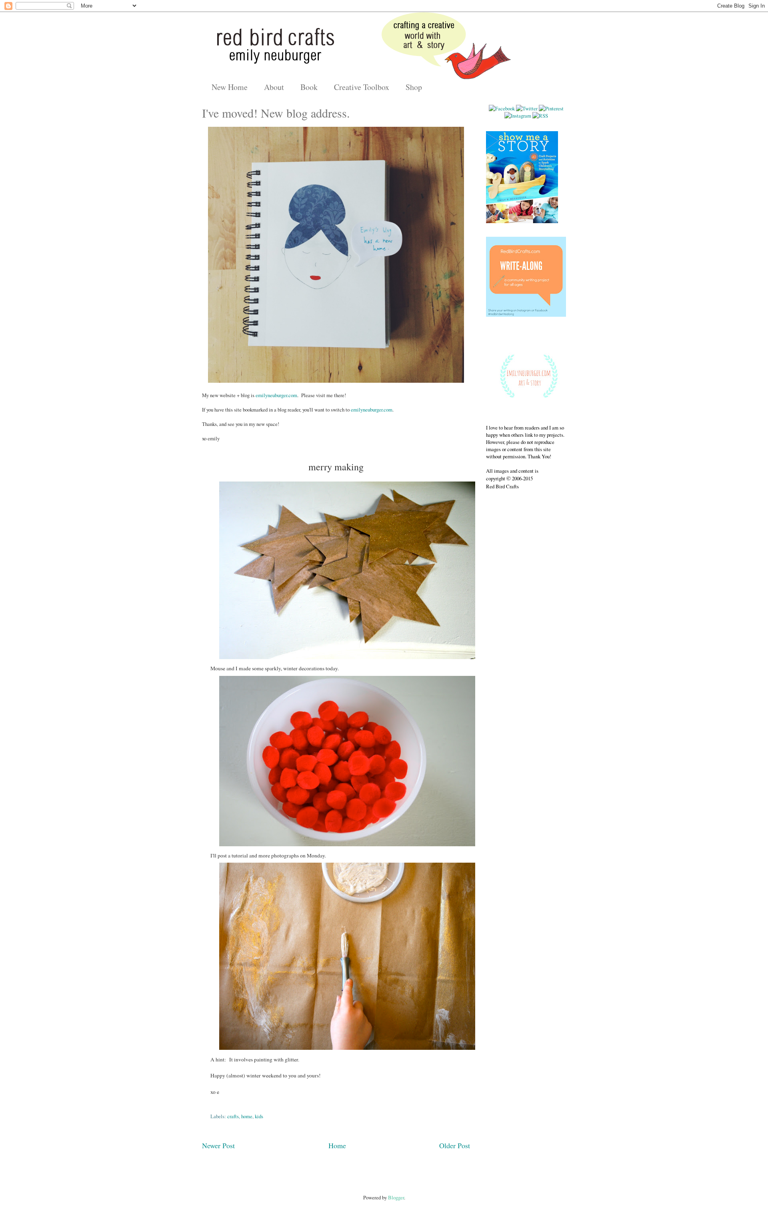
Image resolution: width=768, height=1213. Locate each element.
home (246, 1116)
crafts (233, 1116)
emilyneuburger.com (276, 395)
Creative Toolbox (361, 87)
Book (309, 87)
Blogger (396, 1197)
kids (259, 1116)
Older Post (454, 1145)
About (274, 87)
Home (337, 1145)
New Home (230, 87)
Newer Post (218, 1145)
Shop (414, 87)
